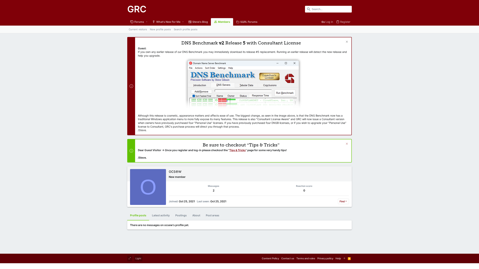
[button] (146, 22)
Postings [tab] (181, 215)
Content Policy (270, 258)
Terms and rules (305, 258)
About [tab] (196, 215)
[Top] (344, 258)
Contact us (287, 258)
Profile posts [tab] (138, 215)
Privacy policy (325, 258)
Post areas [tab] (212, 215)
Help (338, 258)
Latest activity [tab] (161, 215)
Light (138, 258)
